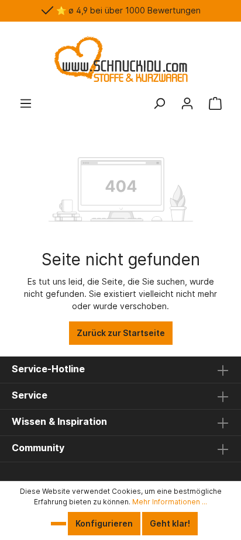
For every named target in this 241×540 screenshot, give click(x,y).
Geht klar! (170, 523)
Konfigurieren (104, 523)
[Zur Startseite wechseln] (120, 59)
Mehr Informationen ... (169, 501)
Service (29, 395)
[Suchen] (159, 103)
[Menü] (26, 103)
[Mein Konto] (187, 103)
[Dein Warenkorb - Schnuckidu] (215, 103)
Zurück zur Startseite (121, 333)
